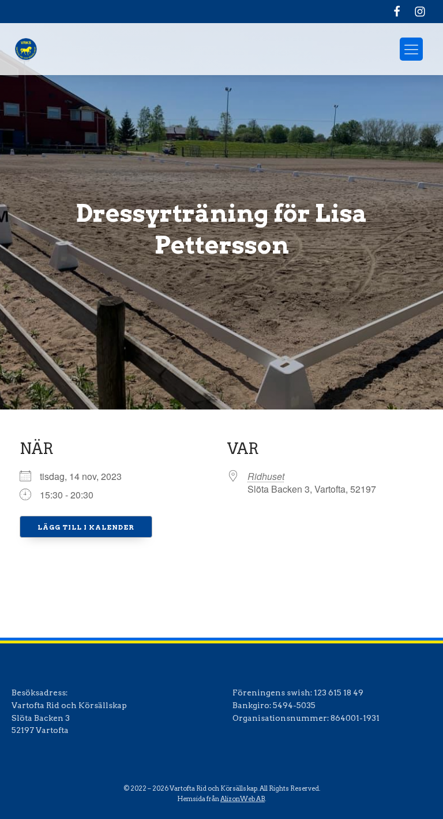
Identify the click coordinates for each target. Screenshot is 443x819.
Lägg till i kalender (85, 527)
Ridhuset (265, 476)
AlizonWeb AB (242, 799)
